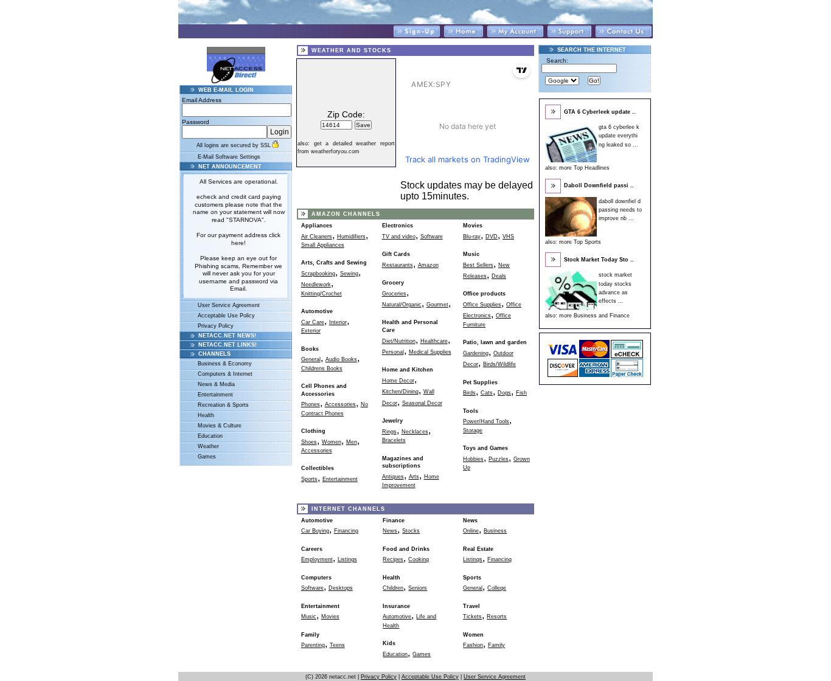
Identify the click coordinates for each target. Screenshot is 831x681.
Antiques (393, 477)
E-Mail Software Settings (229, 157)
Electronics (397, 226)
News (390, 531)
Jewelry (392, 421)
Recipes (393, 559)
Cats (487, 393)
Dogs (504, 393)
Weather (208, 446)
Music (471, 254)
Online (471, 531)
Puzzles (499, 459)
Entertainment (215, 395)
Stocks (411, 531)
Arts (414, 477)
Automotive (317, 311)
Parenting (313, 645)
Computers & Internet (225, 374)
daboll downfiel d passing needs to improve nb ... (620, 210)
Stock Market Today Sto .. (599, 260)
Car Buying (315, 531)
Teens (337, 645)
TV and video (398, 236)
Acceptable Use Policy (226, 316)
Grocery (393, 283)
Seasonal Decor (422, 403)
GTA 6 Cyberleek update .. (600, 112)
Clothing (313, 431)
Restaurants (397, 265)
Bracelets (394, 440)
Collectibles (317, 468)
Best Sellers (478, 265)
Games (207, 457)
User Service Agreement (229, 305)
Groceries (394, 294)
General (311, 359)
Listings (347, 559)
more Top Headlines (584, 168)
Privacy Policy (216, 326)
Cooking (418, 559)
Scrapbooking (318, 274)
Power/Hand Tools (486, 421)
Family (496, 645)
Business (495, 531)
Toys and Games (485, 448)
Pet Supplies (480, 382)
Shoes (309, 442)
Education (210, 436)
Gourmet (437, 305)
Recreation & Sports (223, 405)
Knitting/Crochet (321, 294)
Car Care (312, 322)
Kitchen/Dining (400, 392)
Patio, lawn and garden (495, 342)
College (496, 588)
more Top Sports (580, 242)
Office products (484, 294)
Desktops (341, 588)
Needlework (316, 285)
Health (206, 415)
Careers (311, 549)
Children (393, 588)
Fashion (473, 645)
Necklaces (415, 432)
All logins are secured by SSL (233, 145)
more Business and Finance (594, 316)
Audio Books (341, 359)
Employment (317, 559)
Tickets (472, 617)
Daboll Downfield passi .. (599, 185)
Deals (499, 276)
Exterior (311, 331)
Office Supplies (482, 305)
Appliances (316, 226)
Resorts (497, 617)
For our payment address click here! (238, 239)
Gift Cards (396, 254)
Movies (472, 226)
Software (431, 236)
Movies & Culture (220, 426)
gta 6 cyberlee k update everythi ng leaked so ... (619, 136)
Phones (310, 404)
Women (331, 442)
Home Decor (398, 381)
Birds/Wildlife (499, 364)
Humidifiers (351, 236)
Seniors (417, 588)
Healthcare (434, 341)
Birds (469, 393)
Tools (470, 411)
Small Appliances (322, 245)
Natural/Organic (402, 305)
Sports (309, 479)
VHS (508, 236)
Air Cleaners (316, 236)
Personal (393, 352)
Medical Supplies (430, 352)
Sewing (349, 274)
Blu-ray (472, 236)
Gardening (476, 353)
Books (310, 349)
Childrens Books (321, 368)
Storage (472, 430)
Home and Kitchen (407, 370)
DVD (491, 236)
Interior (338, 322)
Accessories (340, 404)
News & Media (216, 384)
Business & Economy (225, 364)
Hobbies (473, 459)
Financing (346, 531)
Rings (389, 432)
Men (351, 442)
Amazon (428, 265)
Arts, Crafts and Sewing (334, 263)
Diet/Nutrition (398, 341)
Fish (521, 393)
